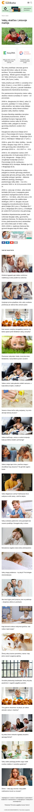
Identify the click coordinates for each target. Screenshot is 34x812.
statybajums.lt (5, 797)
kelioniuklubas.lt (20, 797)
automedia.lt (28, 797)
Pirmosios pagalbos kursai (17, 805)
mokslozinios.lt (12, 799)
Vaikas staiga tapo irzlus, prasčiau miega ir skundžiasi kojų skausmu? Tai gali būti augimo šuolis (16, 467)
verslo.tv (12, 797)
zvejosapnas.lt (21, 799)
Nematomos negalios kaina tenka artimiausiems (16, 548)
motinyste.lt (29, 799)
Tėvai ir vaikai (5, 15)
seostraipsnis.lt (17, 801)
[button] (28, 2)
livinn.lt (27, 805)
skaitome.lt (4, 799)
